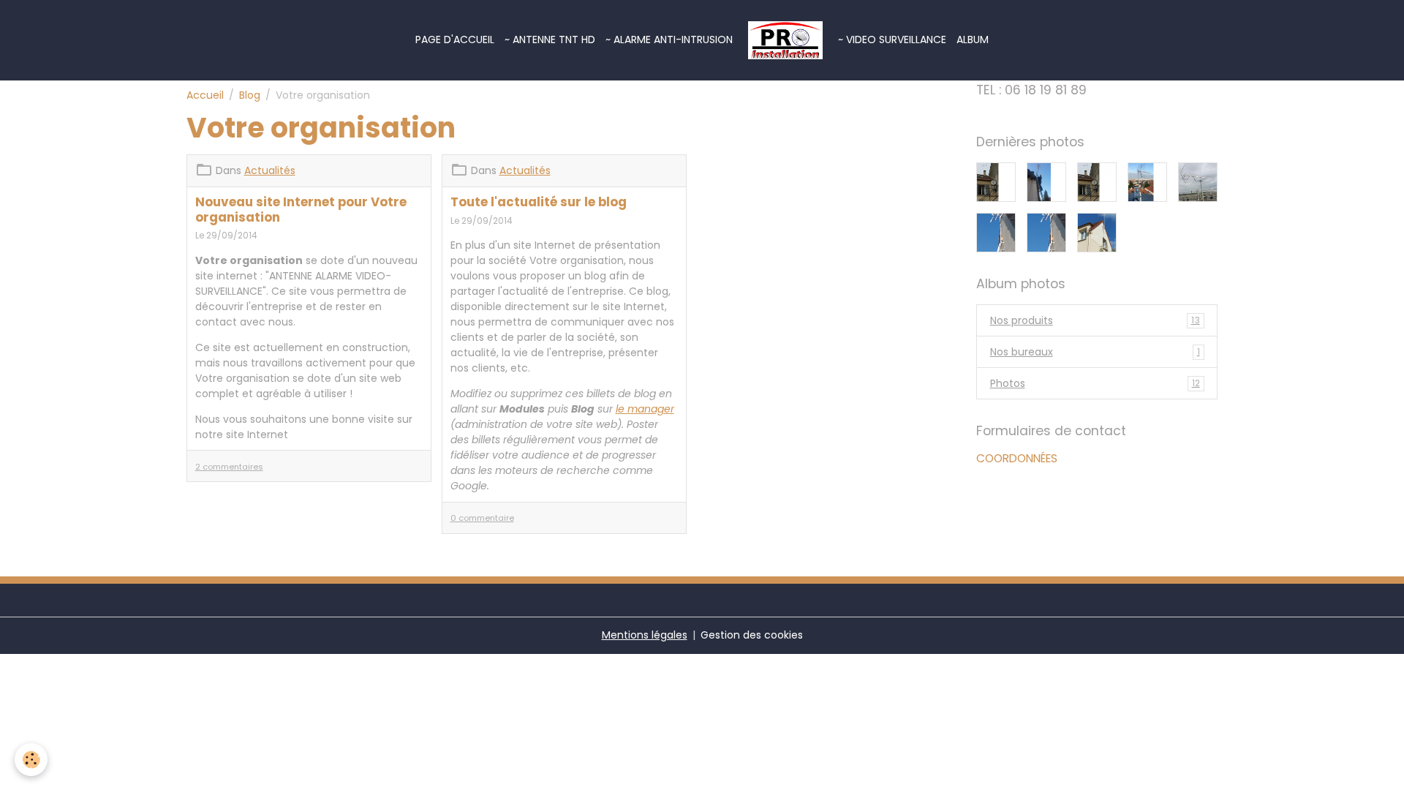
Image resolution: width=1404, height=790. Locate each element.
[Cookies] (31, 759)
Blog (249, 95)
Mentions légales (644, 635)
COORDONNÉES (1016, 458)
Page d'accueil (454, 39)
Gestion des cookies (752, 635)
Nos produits (1095, 320)
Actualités (269, 170)
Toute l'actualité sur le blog (538, 202)
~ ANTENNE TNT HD (550, 39)
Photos (1095, 383)
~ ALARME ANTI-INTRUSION (669, 39)
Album (972, 39)
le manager (645, 409)
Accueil (205, 95)
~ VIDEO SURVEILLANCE (892, 39)
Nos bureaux (1095, 352)
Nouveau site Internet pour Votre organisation (301, 209)
